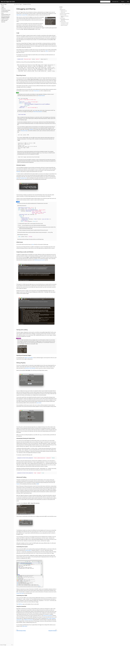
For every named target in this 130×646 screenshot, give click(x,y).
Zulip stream (18, 14)
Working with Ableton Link (5, 14)
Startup (2, 5)
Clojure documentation (47, 615)
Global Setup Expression (37, 111)
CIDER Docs (20, 604)
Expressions (3, 8)
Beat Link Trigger (4, 4)
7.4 (122, 4)
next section (39, 402)
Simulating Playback (4, 11)
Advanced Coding (63, 21)
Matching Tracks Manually (30, 368)
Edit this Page (127, 4)
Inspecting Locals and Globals (64, 13)
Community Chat (115, 1)
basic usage (49, 618)
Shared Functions (41, 95)
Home (128, 1)
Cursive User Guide (20, 593)
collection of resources (28, 619)
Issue (33, 244)
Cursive (17, 483)
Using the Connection (64, 25)
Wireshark (18, 171)
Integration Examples (52, 630)
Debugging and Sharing (5, 17)
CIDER (37, 483)
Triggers (2, 7)
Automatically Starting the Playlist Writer (65, 20)
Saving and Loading (63, 14)
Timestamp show (23, 178)
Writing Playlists (62, 18)
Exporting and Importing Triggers (64, 16)
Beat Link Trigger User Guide (8, 1)
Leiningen (31, 129)
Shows (2, 13)
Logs (61, 8)
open (17, 178)
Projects (122, 1)
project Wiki (24, 14)
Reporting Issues (62, 9)
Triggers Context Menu (28, 357)
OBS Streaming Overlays (5, 16)
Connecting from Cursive (64, 22)
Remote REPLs (28, 550)
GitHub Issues (63, 12)
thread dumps (36, 90)
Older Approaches (4, 20)
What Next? (3, 21)
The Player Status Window (5, 10)
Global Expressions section (39, 259)
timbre (46, 51)
